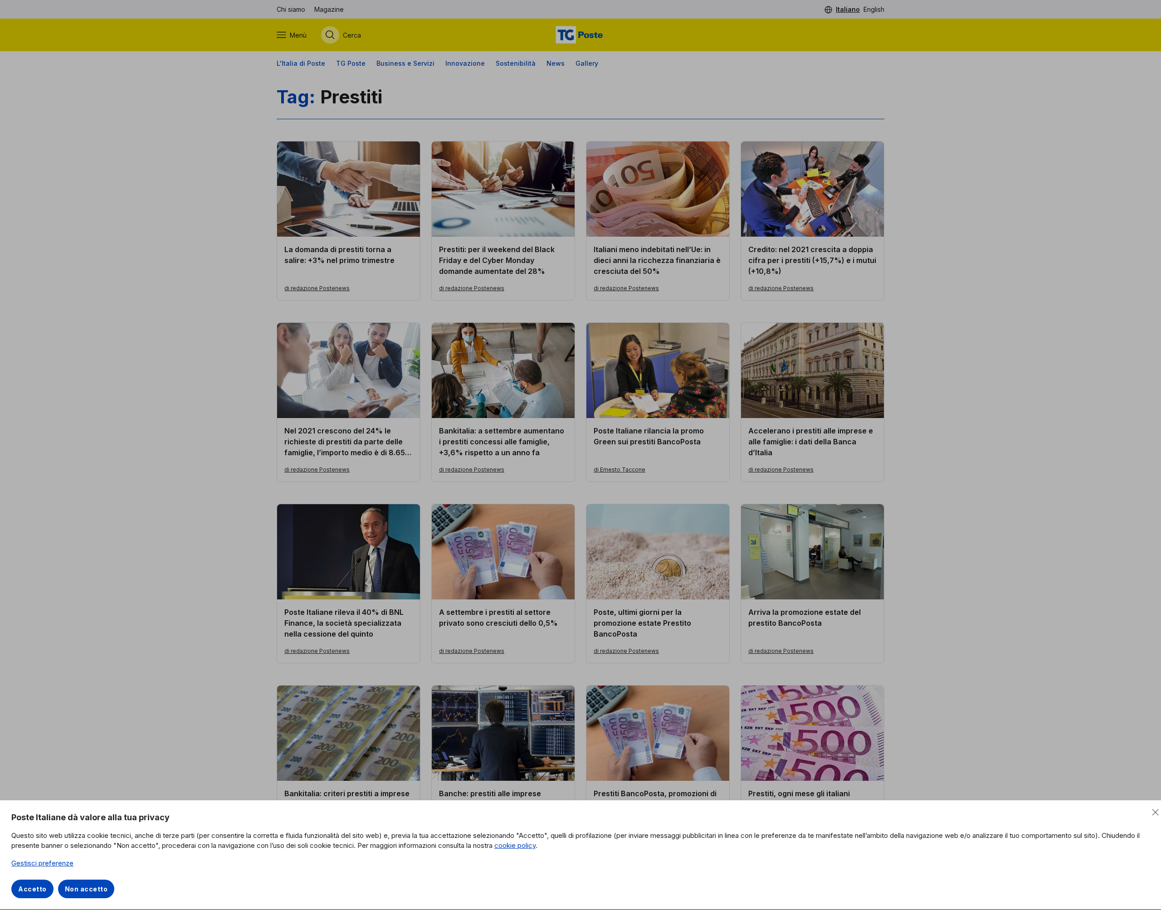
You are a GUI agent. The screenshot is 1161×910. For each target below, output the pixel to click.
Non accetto (86, 889)
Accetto (32, 889)
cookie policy (515, 845)
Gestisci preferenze (42, 863)
